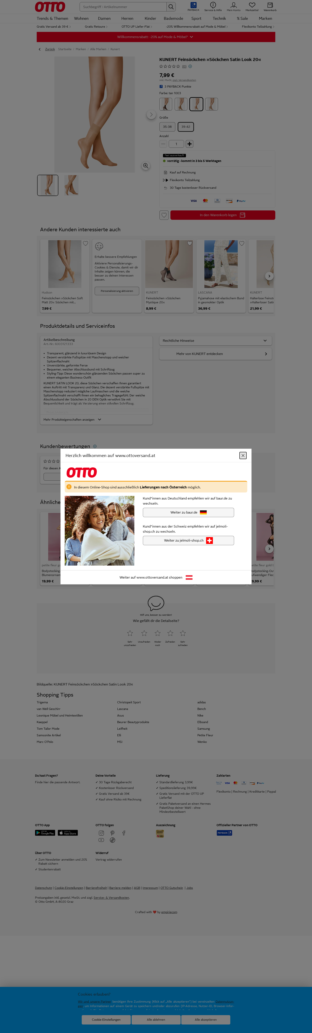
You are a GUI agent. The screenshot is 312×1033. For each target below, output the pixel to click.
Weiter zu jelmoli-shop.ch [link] (184, 540)
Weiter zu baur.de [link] (183, 512)
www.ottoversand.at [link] (152, 577)
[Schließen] (243, 455)
